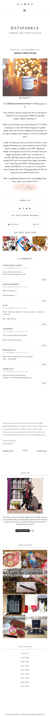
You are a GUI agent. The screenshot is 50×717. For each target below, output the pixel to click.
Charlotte (8, 369)
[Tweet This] (20, 208)
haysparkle (34, 215)
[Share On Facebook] (23, 208)
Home (25, 450)
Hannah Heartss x (9, 295)
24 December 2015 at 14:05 (15, 287)
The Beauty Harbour (15, 340)
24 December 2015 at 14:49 (15, 308)
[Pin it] (26, 208)
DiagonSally (9, 350)
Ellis (5, 305)
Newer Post (8, 451)
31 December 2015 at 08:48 (15, 371)
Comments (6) (25, 200)
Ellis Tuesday (11, 319)
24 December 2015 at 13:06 (15, 268)
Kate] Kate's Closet (12, 265)
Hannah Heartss (11, 284)
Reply (44, 280)
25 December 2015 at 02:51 (15, 353)
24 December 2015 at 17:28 (15, 331)
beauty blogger (22, 215)
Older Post (42, 451)
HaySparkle (24, 714)
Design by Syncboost (37, 714)
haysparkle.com (30, 166)
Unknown (8, 329)
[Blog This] (30, 208)
